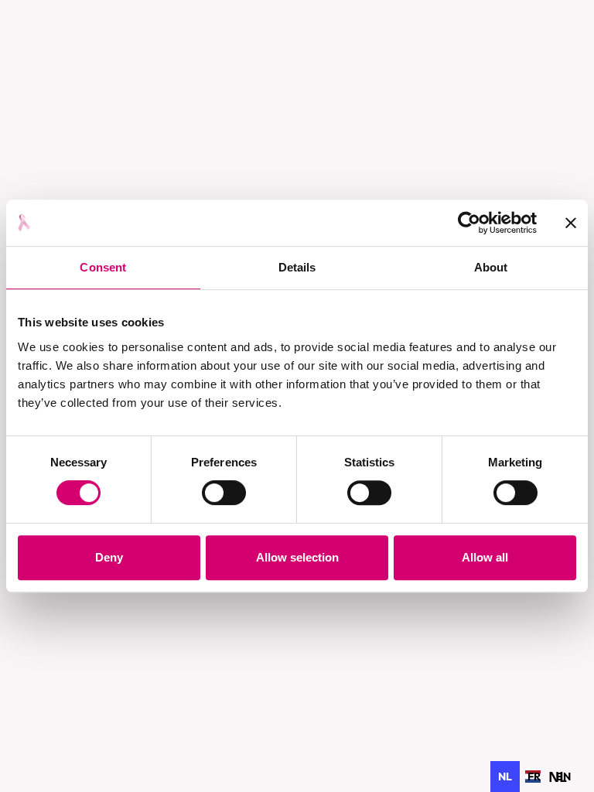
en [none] (563, 776)
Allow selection (297, 557)
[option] (534, 776)
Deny (109, 557)
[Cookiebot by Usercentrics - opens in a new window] (469, 222)
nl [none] (505, 776)
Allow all (485, 557)
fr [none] (534, 776)
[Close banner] (570, 222)
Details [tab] (297, 267)
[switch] (224, 492)
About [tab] (491, 267)
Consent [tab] (103, 267)
